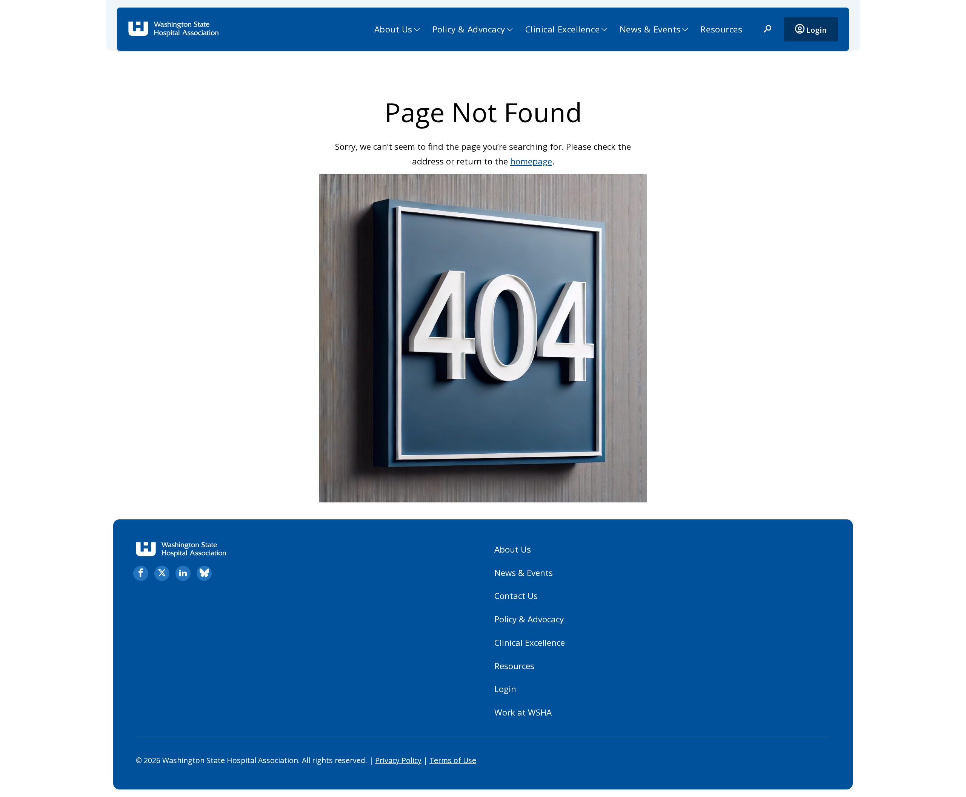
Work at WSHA (523, 712)
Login (815, 30)
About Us (393, 29)
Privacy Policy (398, 760)
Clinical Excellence (562, 29)
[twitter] (161, 573)
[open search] (767, 29)
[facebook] (140, 573)
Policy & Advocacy (469, 29)
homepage (531, 161)
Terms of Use (452, 760)
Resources (721, 29)
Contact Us (516, 596)
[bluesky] (204, 573)
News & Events (650, 29)
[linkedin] (183, 573)
